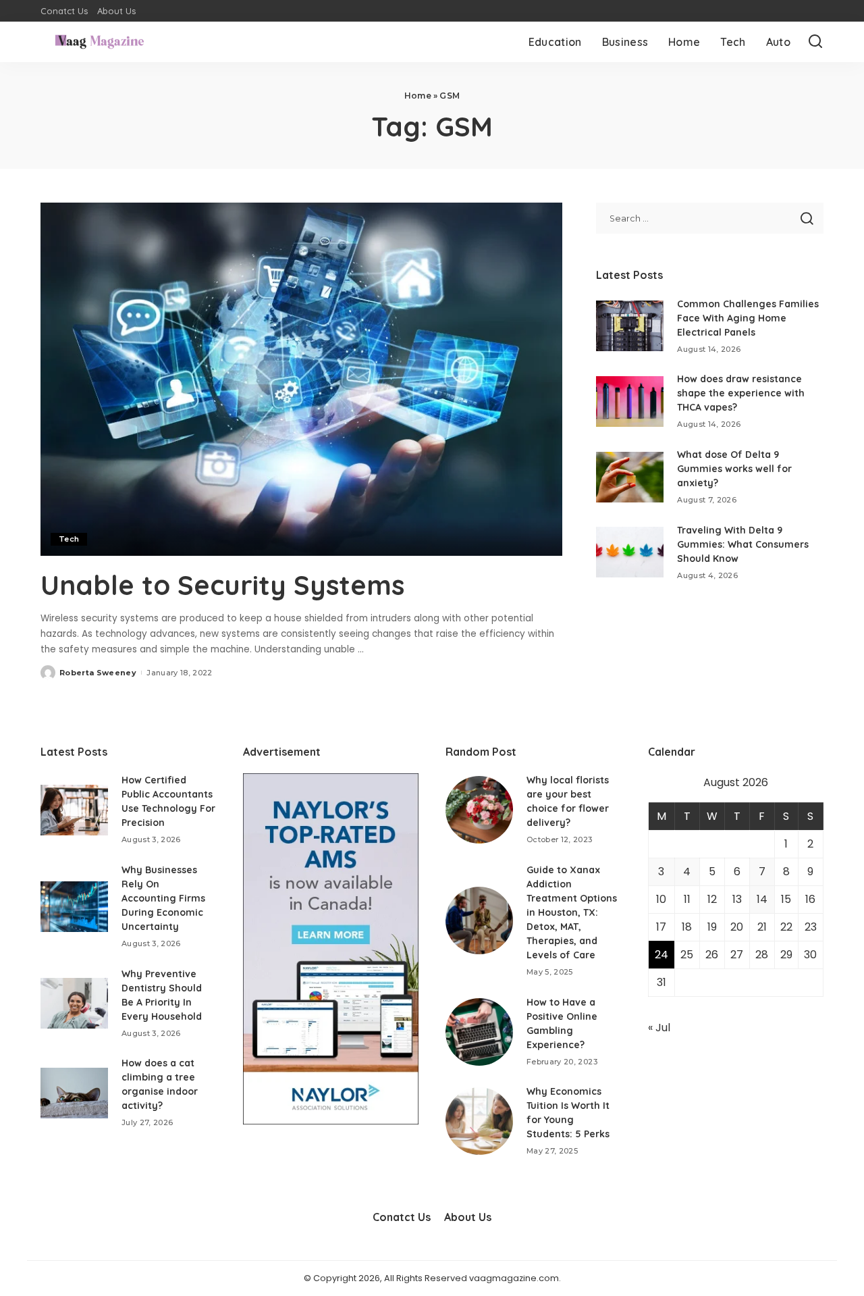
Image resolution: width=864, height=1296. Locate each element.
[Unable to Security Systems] (301, 379)
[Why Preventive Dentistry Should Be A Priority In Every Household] (74, 1003)
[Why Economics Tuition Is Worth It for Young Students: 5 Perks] (479, 1121)
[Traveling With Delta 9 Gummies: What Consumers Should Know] (630, 552)
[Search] (815, 42)
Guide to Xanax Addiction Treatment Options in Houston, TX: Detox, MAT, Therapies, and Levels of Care (571, 912)
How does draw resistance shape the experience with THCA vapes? (741, 393)
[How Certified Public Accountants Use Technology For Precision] (74, 810)
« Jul (659, 1027)
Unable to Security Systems (222, 585)
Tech (69, 539)
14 (762, 899)
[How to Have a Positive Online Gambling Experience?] (479, 1032)
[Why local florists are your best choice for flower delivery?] (479, 810)
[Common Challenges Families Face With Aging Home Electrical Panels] (630, 326)
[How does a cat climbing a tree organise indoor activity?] (74, 1093)
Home (417, 95)
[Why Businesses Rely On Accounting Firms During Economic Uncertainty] (74, 906)
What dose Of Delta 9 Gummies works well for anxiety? (734, 468)
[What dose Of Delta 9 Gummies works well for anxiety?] (630, 477)
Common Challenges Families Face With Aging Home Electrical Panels (748, 318)
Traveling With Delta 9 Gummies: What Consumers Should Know (743, 544)
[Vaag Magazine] (99, 41)
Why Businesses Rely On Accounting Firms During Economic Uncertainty (163, 898)
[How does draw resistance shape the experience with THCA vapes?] (630, 401)
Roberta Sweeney (97, 672)
